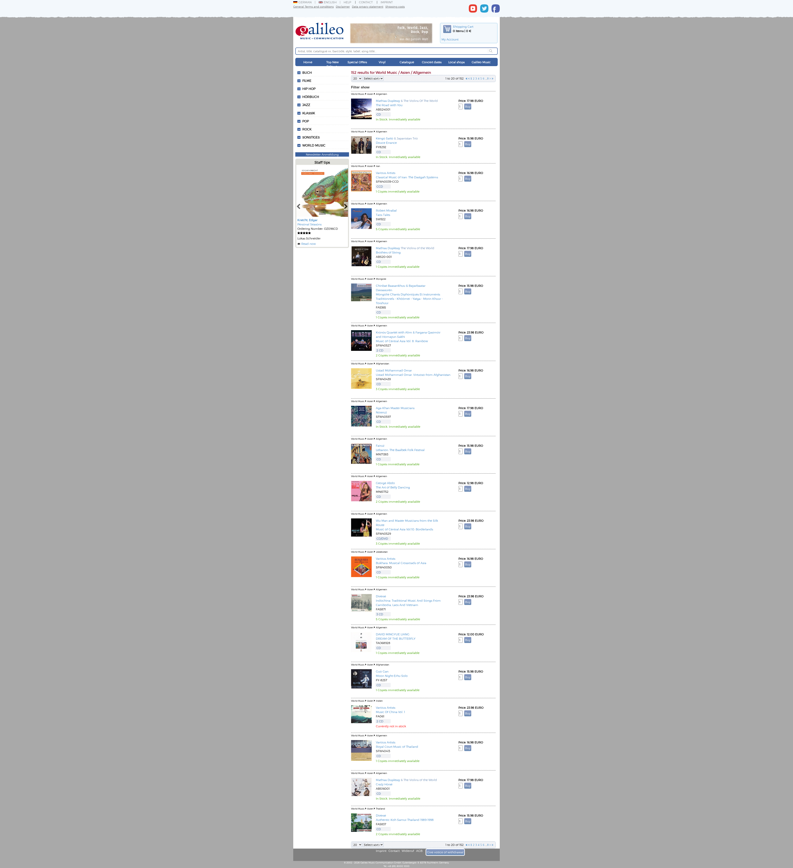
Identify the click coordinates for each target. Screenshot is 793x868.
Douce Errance (386, 142)
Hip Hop (309, 88)
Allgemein (381, 94)
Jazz (306, 105)
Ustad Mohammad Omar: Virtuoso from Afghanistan (413, 374)
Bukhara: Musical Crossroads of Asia (401, 563)
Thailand (380, 808)
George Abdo (385, 483)
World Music (313, 145)
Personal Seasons (309, 224)
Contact (366, 2)
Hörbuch (310, 97)
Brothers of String (388, 252)
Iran (378, 166)
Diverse (381, 596)
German (305, 2)
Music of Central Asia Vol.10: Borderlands (404, 529)
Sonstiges (311, 137)
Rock (306, 129)
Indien (379, 700)
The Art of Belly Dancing (393, 487)
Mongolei (381, 278)
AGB (419, 851)
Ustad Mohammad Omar (394, 370)
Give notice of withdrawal (445, 852)
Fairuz (380, 445)
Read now (308, 243)
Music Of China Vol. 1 (390, 712)
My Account (450, 39)
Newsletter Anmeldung (322, 154)
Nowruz (381, 412)
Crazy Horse (384, 784)
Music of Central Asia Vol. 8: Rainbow (402, 341)
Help (347, 2)
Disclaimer (343, 6)
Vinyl (382, 62)
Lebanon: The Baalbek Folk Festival (400, 450)
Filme (306, 80)
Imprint (387, 2)
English (330, 2)
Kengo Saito (384, 138)
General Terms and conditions (313, 6)
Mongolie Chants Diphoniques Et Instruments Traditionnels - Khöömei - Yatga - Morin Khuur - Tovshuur (409, 299)
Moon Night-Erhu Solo (392, 675)
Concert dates (432, 62)
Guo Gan (382, 671)
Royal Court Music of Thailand (397, 746)
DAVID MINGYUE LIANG (393, 634)
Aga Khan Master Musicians (395, 408)
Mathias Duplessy (388, 100)
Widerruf (408, 851)
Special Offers (357, 62)
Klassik (308, 113)
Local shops (456, 62)
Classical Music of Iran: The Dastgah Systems (407, 177)
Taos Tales (383, 215)
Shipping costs (395, 6)
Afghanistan (382, 363)
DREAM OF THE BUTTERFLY (395, 638)
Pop (305, 121)
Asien (370, 94)
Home (307, 62)
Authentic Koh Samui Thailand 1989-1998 (405, 820)
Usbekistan (382, 551)
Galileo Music (481, 62)
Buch (307, 72)
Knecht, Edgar (307, 220)
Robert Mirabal (386, 210)
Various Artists (385, 173)
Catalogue (407, 62)
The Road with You (389, 105)
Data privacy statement (367, 6)
